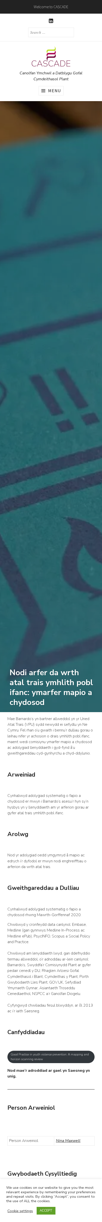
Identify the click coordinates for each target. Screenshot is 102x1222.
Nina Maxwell (68, 1140)
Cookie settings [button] (20, 1211)
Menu (54, 90)
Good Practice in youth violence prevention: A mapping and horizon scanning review (50, 1056)
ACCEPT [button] (46, 1210)
